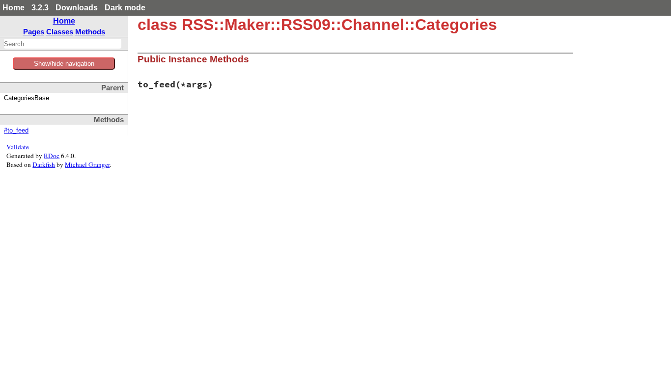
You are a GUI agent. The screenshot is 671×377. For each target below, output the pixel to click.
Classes (59, 31)
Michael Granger (87, 164)
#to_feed (16, 130)
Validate (17, 146)
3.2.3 (40, 7)
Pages (33, 31)
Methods (90, 31)
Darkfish (43, 164)
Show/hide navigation (64, 63)
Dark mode (125, 7)
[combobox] (62, 44)
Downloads (77, 7)
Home (13, 7)
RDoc (51, 155)
